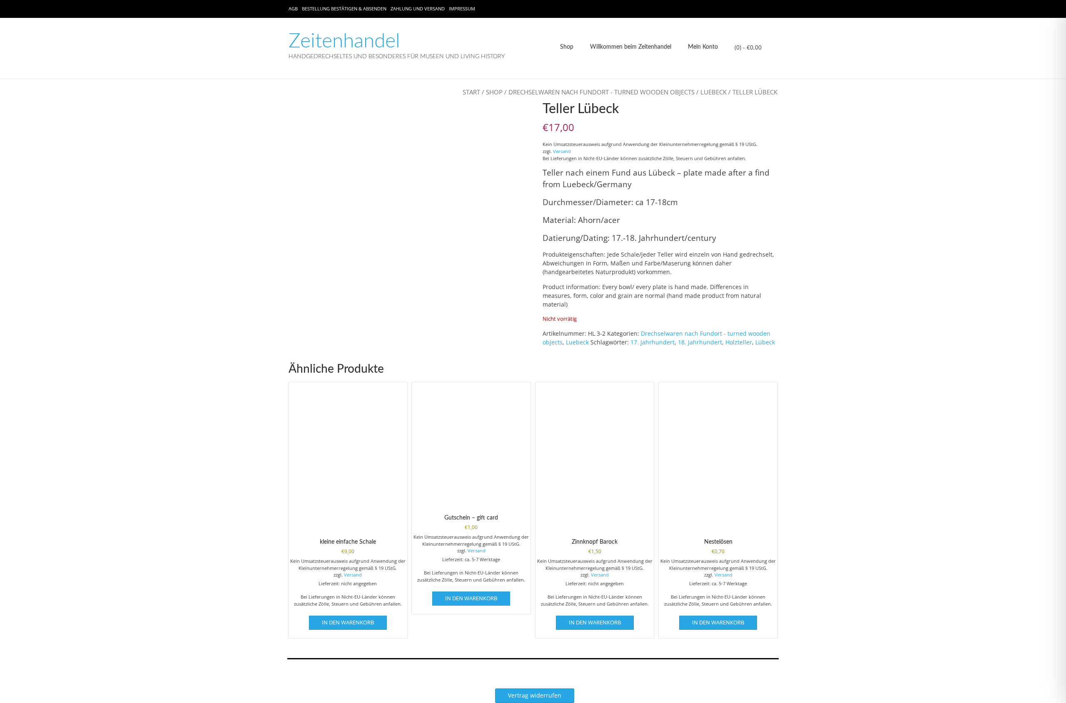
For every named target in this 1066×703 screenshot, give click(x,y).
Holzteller (738, 342)
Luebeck (713, 92)
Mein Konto (703, 47)
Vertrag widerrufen (534, 695)
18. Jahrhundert (700, 342)
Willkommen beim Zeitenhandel (630, 47)
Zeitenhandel (344, 41)
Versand (562, 151)
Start (471, 92)
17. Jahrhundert (652, 342)
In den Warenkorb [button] (348, 622)
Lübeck (765, 342)
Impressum (462, 8)
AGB (293, 8)
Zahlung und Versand (418, 8)
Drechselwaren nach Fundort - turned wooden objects (601, 92)
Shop (566, 47)
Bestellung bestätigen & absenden (344, 8)
